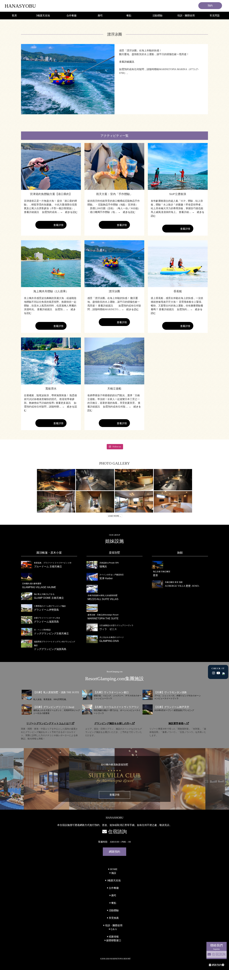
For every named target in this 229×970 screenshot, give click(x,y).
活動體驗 (157, 15)
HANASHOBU (114, 817)
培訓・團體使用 (186, 15)
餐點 (128, 15)
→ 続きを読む (69, 212)
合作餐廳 (71, 15)
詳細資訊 (129, 61)
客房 (14, 15)
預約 (210, 5)
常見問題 (215, 15)
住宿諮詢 (218, 954)
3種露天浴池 (43, 15)
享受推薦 (113, 918)
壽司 (100, 15)
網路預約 (216, 965)
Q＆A (113, 929)
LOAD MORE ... (114, 516)
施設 (113, 873)
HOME (113, 869)
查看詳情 (51, 226)
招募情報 (113, 936)
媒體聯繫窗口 (113, 940)
